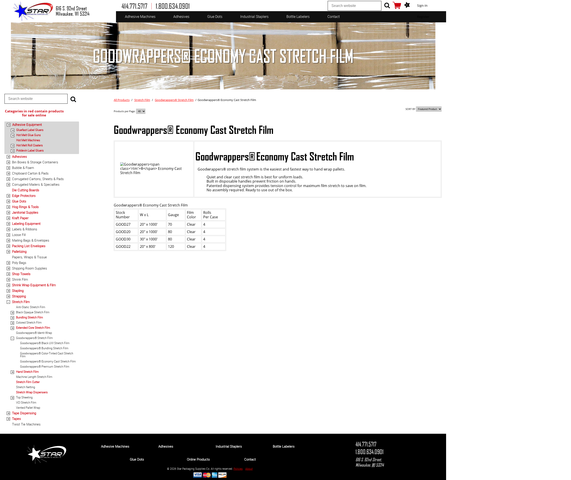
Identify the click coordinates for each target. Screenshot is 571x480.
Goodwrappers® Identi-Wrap (34, 333)
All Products (122, 100)
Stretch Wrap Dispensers (32, 392)
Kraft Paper (20, 218)
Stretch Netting (25, 387)
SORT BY (410, 109)
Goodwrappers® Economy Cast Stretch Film (48, 361)
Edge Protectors (24, 195)
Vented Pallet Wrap (28, 408)
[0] (397, 5)
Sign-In (422, 5)
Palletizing (19, 251)
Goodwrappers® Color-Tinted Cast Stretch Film (46, 354)
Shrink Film (20, 279)
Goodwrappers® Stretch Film (34, 338)
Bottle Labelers (298, 16)
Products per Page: (125, 111)
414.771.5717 (366, 444)
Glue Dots (214, 16)
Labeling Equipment (26, 223)
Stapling (18, 290)
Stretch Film (21, 301)
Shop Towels (21, 274)
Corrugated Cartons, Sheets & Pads (38, 179)
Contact (333, 16)
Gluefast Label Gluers (29, 130)
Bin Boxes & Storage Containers (35, 162)
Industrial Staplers (254, 16)
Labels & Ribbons (24, 229)
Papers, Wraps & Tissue (29, 257)
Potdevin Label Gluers (30, 150)
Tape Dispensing (24, 413)
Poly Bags (19, 262)
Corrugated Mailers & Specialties (36, 184)
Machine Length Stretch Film (34, 377)
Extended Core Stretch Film (33, 328)
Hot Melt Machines (28, 140)
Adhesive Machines (140, 16)
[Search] (387, 5)
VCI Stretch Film (26, 402)
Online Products (198, 459)
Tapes (16, 418)
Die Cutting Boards (25, 190)
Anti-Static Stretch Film (30, 307)
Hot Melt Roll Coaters (29, 145)
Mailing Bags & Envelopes (30, 240)
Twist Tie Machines (26, 424)
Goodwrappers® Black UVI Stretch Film (45, 343)
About (249, 468)
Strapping (19, 296)
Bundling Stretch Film (29, 317)
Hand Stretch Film (27, 372)
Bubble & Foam (23, 167)
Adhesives (181, 16)
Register (423, 17)
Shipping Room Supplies (29, 268)
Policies (238, 468)
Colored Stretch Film (29, 322)
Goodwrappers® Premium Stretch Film (44, 366)
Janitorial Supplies (25, 212)
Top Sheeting (24, 397)
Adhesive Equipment (27, 124)
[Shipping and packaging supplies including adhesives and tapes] (46, 462)
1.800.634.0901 (369, 451)
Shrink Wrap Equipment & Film (34, 285)
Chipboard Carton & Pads (30, 173)
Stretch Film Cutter (28, 382)
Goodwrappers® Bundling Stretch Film (44, 348)
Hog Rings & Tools (25, 206)
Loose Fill (19, 234)
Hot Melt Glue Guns (28, 135)
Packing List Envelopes (29, 246)
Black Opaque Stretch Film (33, 312)
